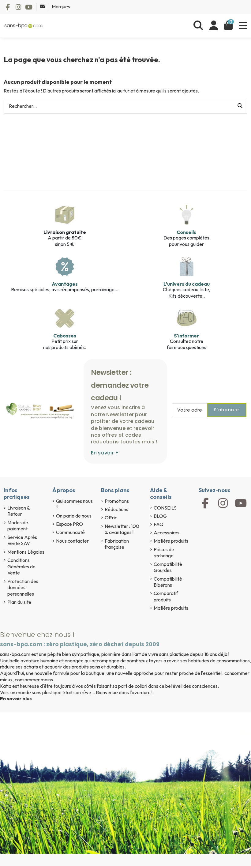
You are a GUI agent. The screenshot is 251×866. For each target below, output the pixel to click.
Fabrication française (117, 544)
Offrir (111, 517)
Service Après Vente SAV (22, 540)
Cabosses (64, 336)
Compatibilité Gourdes (168, 567)
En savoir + (105, 452)
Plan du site (19, 602)
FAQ (158, 524)
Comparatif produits (166, 596)
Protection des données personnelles (22, 587)
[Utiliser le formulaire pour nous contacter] (43, 6)
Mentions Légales (25, 552)
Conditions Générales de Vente (21, 566)
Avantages (65, 284)
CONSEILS (165, 508)
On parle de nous (74, 516)
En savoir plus (16, 698)
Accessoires (166, 532)
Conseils (186, 232)
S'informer (186, 336)
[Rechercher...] (240, 106)
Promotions (117, 501)
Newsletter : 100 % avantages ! (122, 529)
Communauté (70, 532)
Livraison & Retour (18, 511)
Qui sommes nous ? (74, 504)
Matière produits (171, 541)
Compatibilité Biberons (168, 582)
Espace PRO (69, 524)
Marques (61, 6)
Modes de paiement (17, 525)
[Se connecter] (213, 25)
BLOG (160, 516)
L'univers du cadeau (186, 284)
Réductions (116, 509)
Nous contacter (72, 541)
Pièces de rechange (164, 552)
